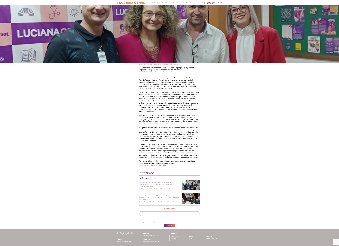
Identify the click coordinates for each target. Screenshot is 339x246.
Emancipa (160, 2)
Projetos (172, 2)
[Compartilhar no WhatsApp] (147, 173)
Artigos (178, 2)
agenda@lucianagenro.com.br (150, 235)
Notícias (166, 2)
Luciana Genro (175, 236)
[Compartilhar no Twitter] (152, 173)
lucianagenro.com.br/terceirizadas (152, 165)
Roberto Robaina (211, 240)
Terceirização (166, 72)
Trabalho (173, 72)
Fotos (194, 2)
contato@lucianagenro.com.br (124, 241)
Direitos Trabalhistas (156, 72)
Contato (200, 2)
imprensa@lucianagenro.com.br (151, 241)
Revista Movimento (211, 238)
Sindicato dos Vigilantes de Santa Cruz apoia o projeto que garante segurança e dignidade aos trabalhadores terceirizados (166, 68)
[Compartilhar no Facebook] (150, 173)
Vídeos (190, 2)
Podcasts (184, 2)
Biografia (153, 2)
